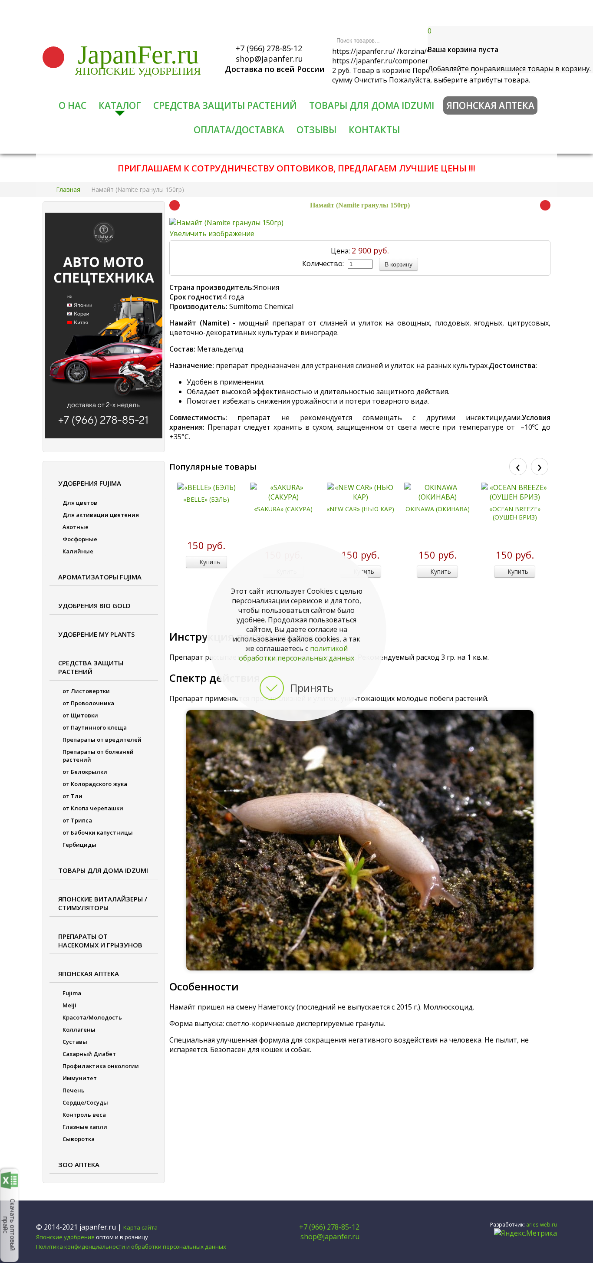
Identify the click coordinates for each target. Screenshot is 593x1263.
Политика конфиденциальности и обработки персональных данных (131, 1246)
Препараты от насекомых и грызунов (100, 940)
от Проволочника (88, 703)
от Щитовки (80, 715)
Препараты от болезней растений (98, 755)
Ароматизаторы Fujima (100, 576)
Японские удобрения (138, 71)
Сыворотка (79, 1139)
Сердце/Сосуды (85, 1102)
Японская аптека (490, 105)
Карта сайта (140, 1227)
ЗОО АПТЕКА (78, 1164)
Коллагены (79, 1029)
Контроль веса (84, 1114)
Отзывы (316, 130)
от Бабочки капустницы (98, 832)
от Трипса (77, 820)
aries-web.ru (541, 1224)
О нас (72, 105)
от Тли (72, 796)
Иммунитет (80, 1078)
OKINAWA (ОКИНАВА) (437, 509)
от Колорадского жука (95, 784)
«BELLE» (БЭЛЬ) (206, 499)
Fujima (72, 993)
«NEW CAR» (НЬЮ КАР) (360, 509)
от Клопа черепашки (93, 808)
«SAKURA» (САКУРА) (283, 509)
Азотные (76, 527)
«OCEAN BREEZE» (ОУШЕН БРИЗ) (514, 513)
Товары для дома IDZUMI (371, 105)
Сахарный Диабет (89, 1054)
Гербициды (79, 845)
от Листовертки (86, 691)
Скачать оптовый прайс (9, 1224)
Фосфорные (80, 539)
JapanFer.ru (138, 54)
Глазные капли (85, 1127)
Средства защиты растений (225, 105)
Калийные (78, 551)
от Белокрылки (85, 772)
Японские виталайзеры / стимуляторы (102, 903)
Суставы (75, 1042)
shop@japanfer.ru (268, 58)
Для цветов (80, 503)
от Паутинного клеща (95, 727)
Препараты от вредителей (102, 739)
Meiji (69, 1005)
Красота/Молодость (92, 1017)
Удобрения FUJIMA (89, 483)
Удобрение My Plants (96, 634)
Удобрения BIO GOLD (94, 605)
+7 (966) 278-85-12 (268, 48)
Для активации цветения (101, 515)
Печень (74, 1090)
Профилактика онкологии (101, 1066)
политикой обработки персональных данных (296, 653)
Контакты (374, 130)
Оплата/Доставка (239, 130)
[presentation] (518, 466)
